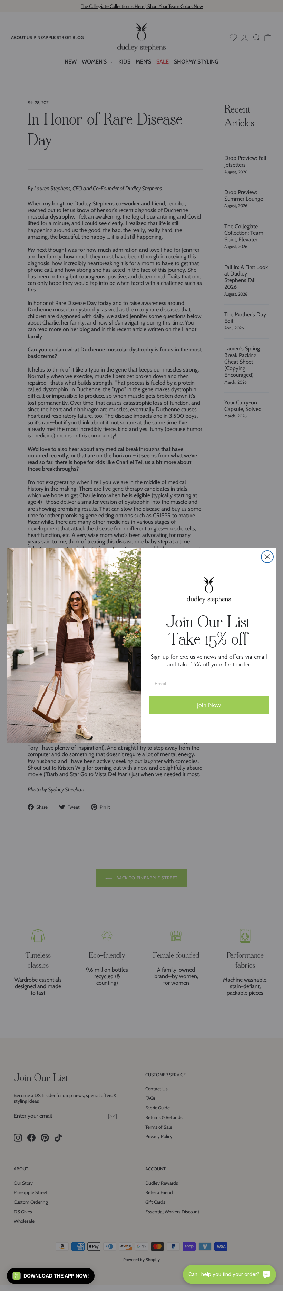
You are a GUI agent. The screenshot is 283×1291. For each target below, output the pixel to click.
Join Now (209, 705)
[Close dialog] (267, 557)
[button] (51, 1276)
